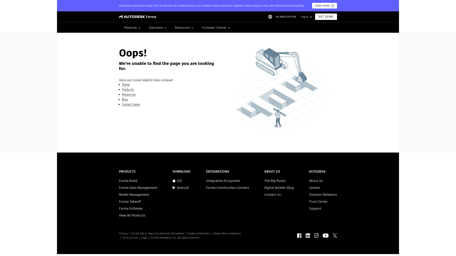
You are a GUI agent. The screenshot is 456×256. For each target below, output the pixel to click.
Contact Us (272, 194)
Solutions (156, 28)
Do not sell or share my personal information (157, 233)
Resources (182, 28)
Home (126, 84)
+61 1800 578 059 (285, 16)
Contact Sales (131, 104)
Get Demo (326, 17)
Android (183, 187)
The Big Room (275, 180)
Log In (304, 16)
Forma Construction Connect (227, 187)
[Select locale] (270, 17)
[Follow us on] (299, 235)
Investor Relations (323, 194)
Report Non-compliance (227, 233)
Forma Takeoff (130, 201)
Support (315, 208)
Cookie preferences (198, 233)
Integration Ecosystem (223, 180)
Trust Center (318, 201)
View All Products (132, 215)
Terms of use (130, 237)
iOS (179, 180)
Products (130, 28)
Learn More (322, 5)
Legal (144, 237)
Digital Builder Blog (279, 187)
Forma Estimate (131, 208)
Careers (314, 187)
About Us (316, 180)
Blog (125, 99)
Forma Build (128, 180)
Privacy (123, 233)
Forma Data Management (138, 187)
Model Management (134, 194)
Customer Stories (214, 28)
